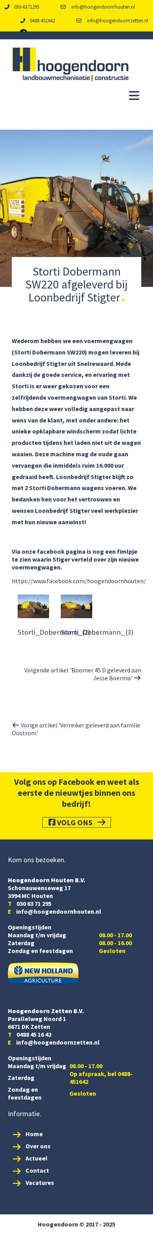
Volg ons (75, 822)
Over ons (38, 1146)
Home (34, 1134)
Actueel (36, 1158)
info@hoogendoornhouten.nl (102, 7)
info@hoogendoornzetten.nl (117, 20)
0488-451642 (42, 20)
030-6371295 (26, 7)
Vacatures (40, 1182)
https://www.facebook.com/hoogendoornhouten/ (79, 581)
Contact (37, 1170)
